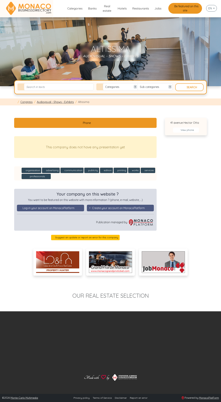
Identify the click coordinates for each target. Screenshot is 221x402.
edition (107, 170)
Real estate (107, 8)
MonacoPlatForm (209, 397)
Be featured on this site (186, 8)
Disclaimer (121, 397)
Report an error (138, 397)
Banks (92, 8)
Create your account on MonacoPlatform (118, 208)
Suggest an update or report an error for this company (86, 237)
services (149, 170)
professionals (37, 176)
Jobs (158, 8)
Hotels (122, 8)
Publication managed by (112, 222)
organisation (32, 170)
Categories (75, 8)
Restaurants (140, 8)
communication (73, 170)
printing (121, 170)
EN (210, 8)
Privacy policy (82, 397)
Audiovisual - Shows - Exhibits (55, 102)
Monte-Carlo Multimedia (24, 397)
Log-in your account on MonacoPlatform (48, 208)
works (135, 170)
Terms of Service (102, 397)
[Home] (15, 102)
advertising (52, 170)
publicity (93, 170)
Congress (26, 102)
